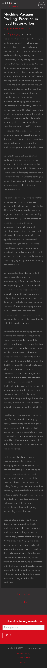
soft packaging (13, 35)
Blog (6, 29)
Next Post (23, 602)
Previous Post (23, 594)
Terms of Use (23, 658)
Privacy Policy (23, 654)
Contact (23, 662)
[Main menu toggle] (41, 5)
